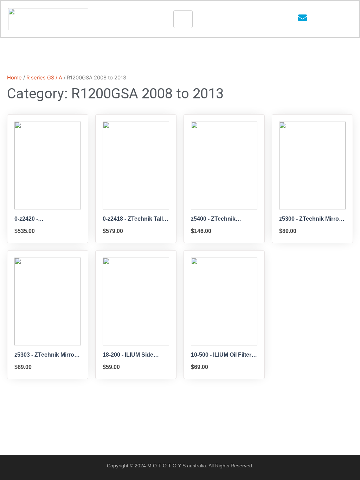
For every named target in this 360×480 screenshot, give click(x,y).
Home (14, 77)
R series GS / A (44, 77)
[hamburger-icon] (183, 19)
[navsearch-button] (323, 19)
